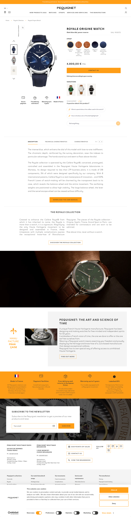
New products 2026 (38, 12)
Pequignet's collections (14, 476)
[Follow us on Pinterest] (116, 446)
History (101, 479)
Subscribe (66, 426)
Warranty (77, 484)
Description (33, 141)
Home (7, 20)
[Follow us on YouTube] (121, 446)
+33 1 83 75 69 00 (13, 453)
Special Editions (103, 484)
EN (5, 8)
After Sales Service (80, 481)
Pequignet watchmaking (105, 481)
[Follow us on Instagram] (113, 446)
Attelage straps (35, 481)
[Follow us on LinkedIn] (109, 450)
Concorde (9, 479)
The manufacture (104, 476)
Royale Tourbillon (11, 484)
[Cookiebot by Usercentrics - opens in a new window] (13, 513)
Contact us (94, 70)
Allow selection (113, 497)
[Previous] (14, 41)
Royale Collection (19, 20)
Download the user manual (65, 200)
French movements (60, 479)
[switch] (59, 513)
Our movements (60, 476)
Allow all (114, 490)
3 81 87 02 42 (44, 455)
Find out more (68, 356)
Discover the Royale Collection (65, 242)
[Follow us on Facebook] (109, 446)
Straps (62, 12)
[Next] (14, 78)
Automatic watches (60, 484)
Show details (106, 513)
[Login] (126, 12)
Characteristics (81, 141)
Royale (9, 481)
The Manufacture (98, 12)
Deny (114, 503)
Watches (52, 12)
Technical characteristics (56, 141)
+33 (40, 455)
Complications (59, 481)
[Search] (126, 8)
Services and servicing (77, 12)
